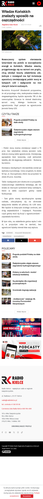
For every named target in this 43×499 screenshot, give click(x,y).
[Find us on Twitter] (14, 432)
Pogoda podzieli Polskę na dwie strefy (25, 121)
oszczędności (19, 236)
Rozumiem (27, 496)
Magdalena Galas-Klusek (10, 25)
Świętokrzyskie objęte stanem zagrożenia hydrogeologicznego (27, 264)
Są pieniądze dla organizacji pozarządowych (25, 282)
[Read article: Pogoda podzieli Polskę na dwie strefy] (7, 122)
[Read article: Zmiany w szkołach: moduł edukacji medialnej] (6, 274)
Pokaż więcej (21, 140)
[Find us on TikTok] (22, 432)
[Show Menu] (33, 3)
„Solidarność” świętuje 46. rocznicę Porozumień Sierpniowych (24, 301)
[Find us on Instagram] (6, 432)
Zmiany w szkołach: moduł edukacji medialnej (24, 273)
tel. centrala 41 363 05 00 (11, 404)
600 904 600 (27, 409)
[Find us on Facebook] (2, 432)
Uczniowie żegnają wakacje (24, 290)
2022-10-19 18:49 (26, 25)
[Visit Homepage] (8, 3)
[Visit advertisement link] (21, 327)
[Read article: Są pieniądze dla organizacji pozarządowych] (6, 283)
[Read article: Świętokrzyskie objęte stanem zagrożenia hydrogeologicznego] (7, 132)
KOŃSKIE (10, 233)
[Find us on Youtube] (10, 432)
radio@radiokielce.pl (9, 400)
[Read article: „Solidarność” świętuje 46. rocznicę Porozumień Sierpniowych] (6, 301)
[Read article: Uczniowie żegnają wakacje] (6, 292)
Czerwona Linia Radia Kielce (12, 409)
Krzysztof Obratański (23, 233)
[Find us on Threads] (18, 432)
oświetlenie (7, 236)
